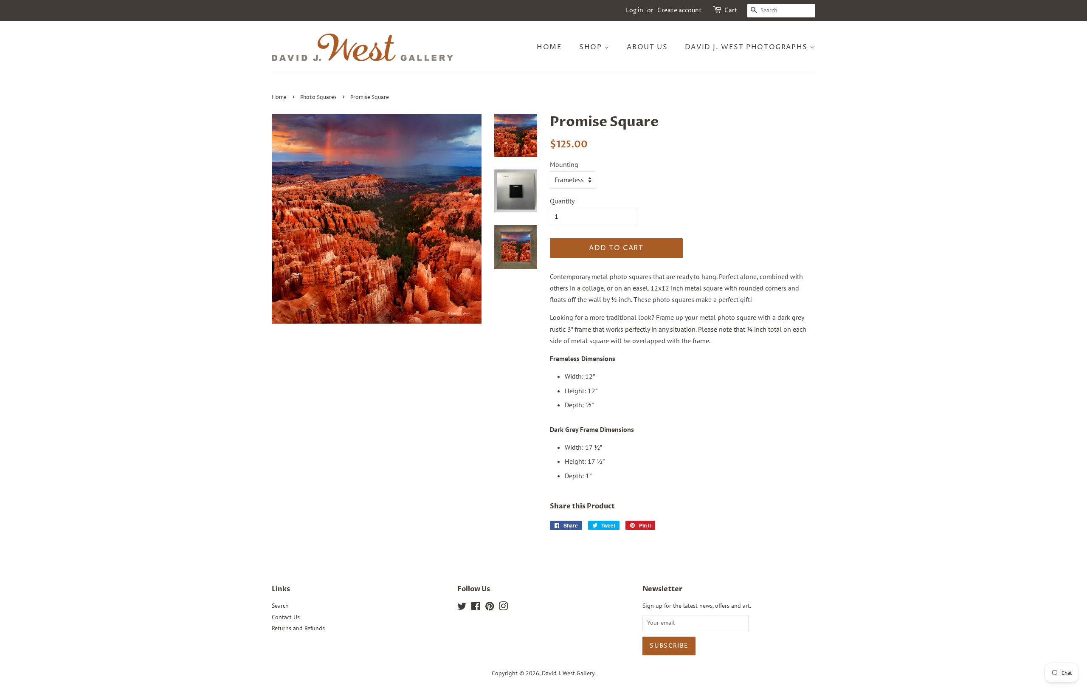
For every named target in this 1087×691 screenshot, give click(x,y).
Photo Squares (318, 97)
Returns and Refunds (298, 628)
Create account (679, 10)
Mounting (564, 164)
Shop (591, 47)
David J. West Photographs (747, 47)
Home (549, 47)
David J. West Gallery (568, 673)
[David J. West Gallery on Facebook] (476, 608)
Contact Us (286, 617)
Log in (634, 10)
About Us (647, 47)
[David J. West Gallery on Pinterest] (489, 608)
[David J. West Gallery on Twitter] (462, 608)
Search (280, 605)
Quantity (562, 201)
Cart (731, 10)
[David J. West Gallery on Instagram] (503, 608)
